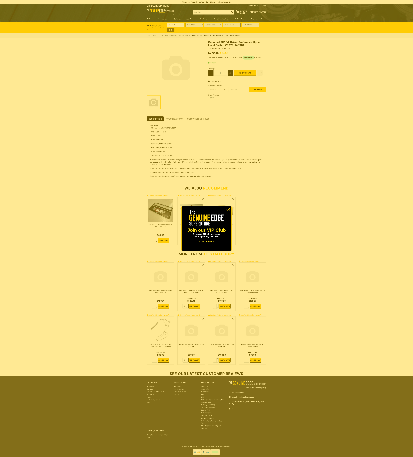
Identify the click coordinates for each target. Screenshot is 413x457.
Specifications (174, 119)
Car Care (150, 389)
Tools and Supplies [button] (221, 19)
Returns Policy (206, 413)
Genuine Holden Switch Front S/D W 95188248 (191, 345)
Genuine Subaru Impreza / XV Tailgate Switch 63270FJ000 (160, 345)
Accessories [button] (162, 19)
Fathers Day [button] (239, 19)
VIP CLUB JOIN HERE (158, 6)
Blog (202, 394)
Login (264, 6)
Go (170, 30)
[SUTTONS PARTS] (160, 12)
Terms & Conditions (208, 407)
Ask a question (215, 81)
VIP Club (177, 394)
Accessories (151, 386)
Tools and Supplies (153, 400)
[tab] (155, 118)
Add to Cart (245, 73)
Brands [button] (263, 19)
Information (205, 392)
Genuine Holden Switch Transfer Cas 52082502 (160, 291)
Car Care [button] (203, 19)
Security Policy (206, 415)
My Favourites (179, 389)
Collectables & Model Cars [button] (183, 19)
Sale (252, 19)
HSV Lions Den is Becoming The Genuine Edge (212, 401)
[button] (260, 73)
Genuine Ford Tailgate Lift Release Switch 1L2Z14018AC (191, 291)
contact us (253, 6)
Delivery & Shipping (208, 405)
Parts (148, 397)
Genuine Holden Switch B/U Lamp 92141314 (222, 345)
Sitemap (204, 428)
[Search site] (232, 12)
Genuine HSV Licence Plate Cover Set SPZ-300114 (160, 225)
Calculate (257, 89)
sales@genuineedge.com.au (243, 397)
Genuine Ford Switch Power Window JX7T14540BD (252, 291)
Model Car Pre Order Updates (211, 426)
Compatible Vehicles (198, 119)
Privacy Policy (206, 410)
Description (155, 119)
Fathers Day (151, 394)
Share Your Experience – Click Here (157, 436)
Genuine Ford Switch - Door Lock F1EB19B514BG (221, 291)
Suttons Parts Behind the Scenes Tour (212, 422)
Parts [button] (149, 19)
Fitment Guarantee (207, 418)
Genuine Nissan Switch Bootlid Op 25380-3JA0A (252, 345)
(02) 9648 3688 (238, 392)
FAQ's (203, 397)
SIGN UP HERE (206, 241)
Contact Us (205, 389)
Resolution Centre (180, 392)
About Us (204, 386)
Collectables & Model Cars (156, 392)
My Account (178, 386)
